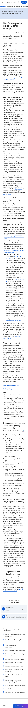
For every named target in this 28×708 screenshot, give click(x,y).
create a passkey (12, 16)
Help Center (3, 6)
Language (6, 703)
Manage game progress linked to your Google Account (15, 635)
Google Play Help (10, 2)
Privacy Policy (7, 194)
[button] (2, 2)
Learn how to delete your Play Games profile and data (14, 237)
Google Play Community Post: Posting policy (15, 675)
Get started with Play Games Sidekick (15, 692)
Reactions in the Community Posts (14, 666)
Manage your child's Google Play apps (15, 650)
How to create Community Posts (13, 662)
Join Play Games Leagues (11, 689)
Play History (18, 189)
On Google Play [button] (7, 389)
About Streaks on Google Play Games (15, 685)
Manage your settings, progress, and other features (13, 630)
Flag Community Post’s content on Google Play (14, 670)
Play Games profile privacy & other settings (14, 640)
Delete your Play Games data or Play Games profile (14, 655)
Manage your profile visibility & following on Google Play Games (13, 681)
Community (10, 6)
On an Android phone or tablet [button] (11, 385)
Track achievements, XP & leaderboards (12, 646)
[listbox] (8, 705)
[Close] (27, 10)
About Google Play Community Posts (14, 659)
